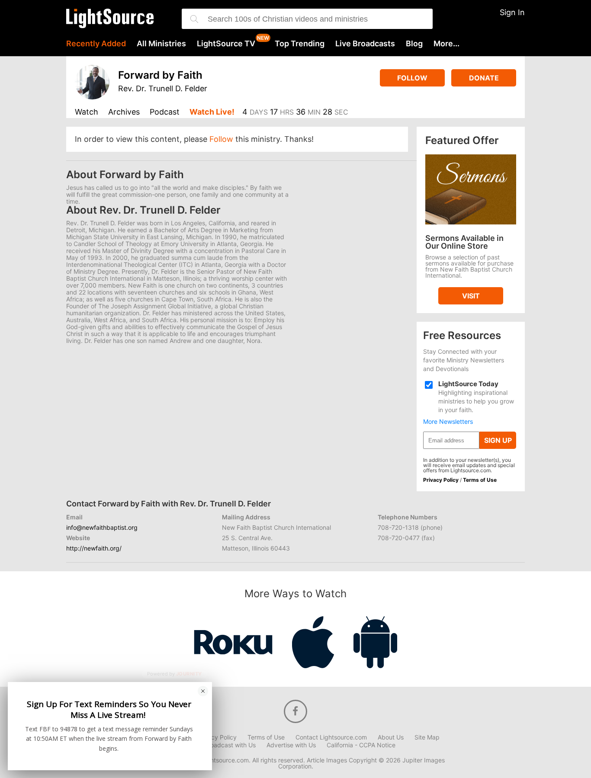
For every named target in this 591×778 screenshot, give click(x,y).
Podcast (165, 112)
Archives (124, 112)
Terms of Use (480, 480)
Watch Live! (212, 112)
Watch (86, 112)
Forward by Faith (160, 75)
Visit (471, 295)
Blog (414, 44)
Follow (412, 78)
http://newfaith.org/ (94, 548)
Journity (189, 674)
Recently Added (96, 44)
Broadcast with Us (230, 745)
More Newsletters (448, 422)
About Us (391, 737)
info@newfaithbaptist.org (102, 527)
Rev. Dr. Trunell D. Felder (162, 88)
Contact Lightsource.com (331, 737)
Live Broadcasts (365, 44)
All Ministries (161, 44)
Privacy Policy (441, 480)
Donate (484, 78)
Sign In (512, 12)
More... (446, 44)
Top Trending (299, 44)
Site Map (427, 737)
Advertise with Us (291, 745)
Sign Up (498, 440)
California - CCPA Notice (361, 745)
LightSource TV (226, 44)
